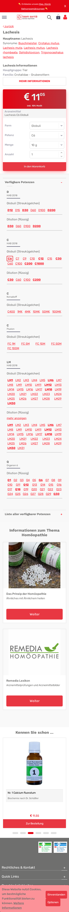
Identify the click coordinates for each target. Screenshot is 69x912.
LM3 (26, 380)
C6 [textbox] (33, 135)
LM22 (34, 394)
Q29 (48, 494)
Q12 (26, 484)
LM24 (58, 394)
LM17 (39, 389)
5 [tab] (46, 833)
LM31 (21, 448)
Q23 (59, 489)
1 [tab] (15, 833)
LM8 (10, 385)
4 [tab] (38, 833)
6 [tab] (54, 833)
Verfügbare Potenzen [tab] (19, 182)
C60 (10, 263)
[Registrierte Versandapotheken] (45, 847)
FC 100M (13, 348)
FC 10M (40, 343)
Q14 (42, 484)
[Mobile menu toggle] (4, 17)
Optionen (53, 902)
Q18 (18, 489)
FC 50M (56, 343)
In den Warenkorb (34, 166)
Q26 (25, 494)
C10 (32, 258)
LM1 (10, 380)
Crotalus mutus (48, 43)
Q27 (33, 494)
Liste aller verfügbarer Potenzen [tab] (27, 514)
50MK (46, 311)
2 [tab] (23, 833)
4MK (27, 311)
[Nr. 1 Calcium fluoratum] (34, 763)
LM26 (22, 398)
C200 (28, 263)
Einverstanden (56, 894)
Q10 (9, 484)
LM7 (59, 380)
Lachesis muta (12, 48)
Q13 (34, 484)
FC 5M (25, 343)
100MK (56, 311)
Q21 (42, 489)
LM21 (23, 394)
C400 (11, 311)
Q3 (22, 480)
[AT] (27, 17)
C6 (10, 258)
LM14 (10, 389)
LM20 (11, 394)
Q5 (34, 480)
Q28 (41, 494)
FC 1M (11, 343)
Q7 (47, 480)
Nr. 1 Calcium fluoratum (22, 792)
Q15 (50, 484)
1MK (19, 311)
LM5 (42, 380)
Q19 (26, 489)
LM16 (29, 389)
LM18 (48, 389)
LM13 (58, 385)
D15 (17, 210)
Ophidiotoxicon (29, 52)
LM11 (38, 385)
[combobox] (47, 135)
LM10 (28, 385)
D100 (41, 210)
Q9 (60, 480)
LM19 (58, 389)
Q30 (56, 494)
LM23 (46, 394)
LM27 (34, 398)
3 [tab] (31, 833)
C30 (59, 258)
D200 (51, 210)
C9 (24, 258)
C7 (17, 258)
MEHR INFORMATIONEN (34, 81)
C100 (18, 263)
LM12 (48, 385)
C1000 (39, 263)
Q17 (9, 489)
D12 (10, 210)
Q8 (53, 480)
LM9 (19, 385)
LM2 (18, 380)
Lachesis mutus (34, 48)
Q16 (59, 484)
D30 (25, 210)
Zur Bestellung (34, 823)
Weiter (34, 614)
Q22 (50, 489)
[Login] (65, 17)
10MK (36, 311)
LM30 (11, 403)
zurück (9, 26)
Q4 (28, 480)
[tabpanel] (34, 783)
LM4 (34, 380)
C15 (49, 258)
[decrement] (61, 156)
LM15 (20, 389)
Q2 (15, 480)
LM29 (58, 398)
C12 (41, 258)
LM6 (51, 380)
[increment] (61, 152)
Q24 (10, 494)
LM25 (11, 398)
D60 (33, 210)
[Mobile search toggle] (49, 17)
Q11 (18, 484)
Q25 (18, 494)
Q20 (34, 489)
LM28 (46, 398)
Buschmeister (27, 43)
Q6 (41, 480)
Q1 (9, 480)
